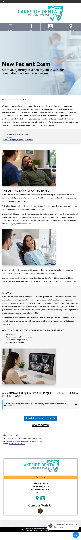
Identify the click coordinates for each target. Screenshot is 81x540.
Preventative (10, 99)
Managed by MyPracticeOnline (35, 529)
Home (4, 99)
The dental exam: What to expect (16, 134)
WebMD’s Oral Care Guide (17, 444)
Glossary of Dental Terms (33, 438)
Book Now (40, 477)
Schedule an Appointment (39, 418)
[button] (10, 30)
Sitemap (42, 530)
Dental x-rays (8, 137)
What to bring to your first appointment (18, 140)
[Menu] (10, 26)
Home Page (38, 441)
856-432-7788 (40, 425)
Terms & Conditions (32, 530)
